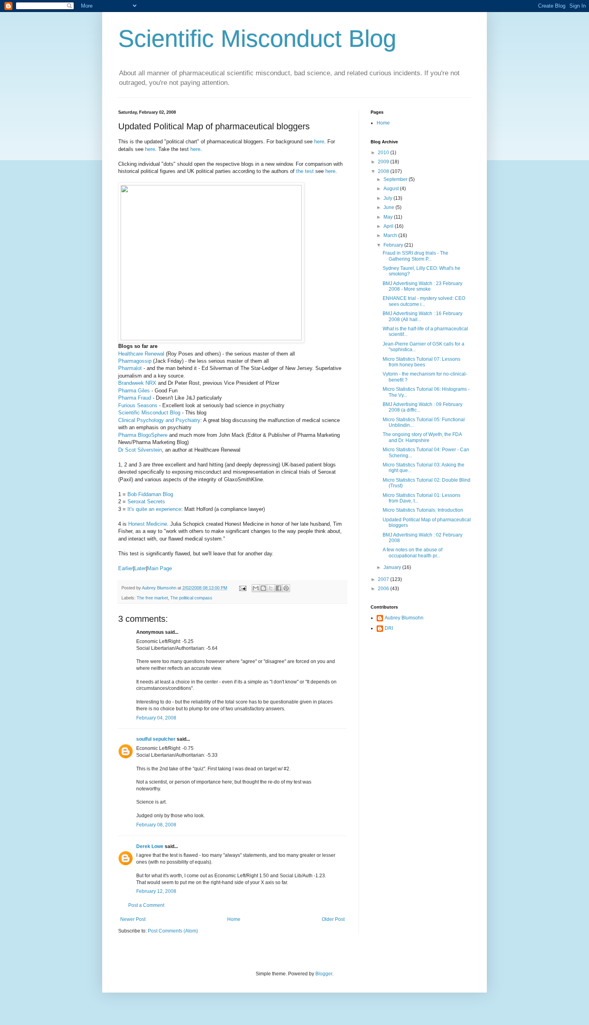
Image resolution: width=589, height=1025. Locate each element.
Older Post (333, 919)
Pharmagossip (134, 361)
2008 (384, 171)
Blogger (323, 974)
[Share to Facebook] (278, 588)
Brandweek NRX (137, 383)
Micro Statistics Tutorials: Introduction (423, 510)
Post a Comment (146, 905)
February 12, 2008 (156, 891)
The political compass (191, 597)
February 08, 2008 (156, 825)
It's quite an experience (154, 509)
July (388, 198)
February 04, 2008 (156, 718)
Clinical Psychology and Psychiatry (159, 420)
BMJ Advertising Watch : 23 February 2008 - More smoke (422, 286)
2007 (384, 579)
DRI (389, 628)
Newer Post (132, 919)
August (391, 188)
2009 (384, 162)
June (389, 207)
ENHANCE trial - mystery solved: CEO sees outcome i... (424, 301)
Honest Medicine (147, 524)
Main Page (159, 568)
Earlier (125, 568)
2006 (384, 588)
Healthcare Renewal (141, 354)
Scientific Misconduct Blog (257, 38)
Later (140, 568)
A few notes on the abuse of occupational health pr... (412, 552)
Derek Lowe (149, 846)
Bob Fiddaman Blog (150, 494)
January (392, 567)
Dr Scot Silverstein (140, 450)
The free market (152, 597)
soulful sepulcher (155, 739)
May (388, 217)
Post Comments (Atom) (173, 931)
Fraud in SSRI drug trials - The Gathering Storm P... (415, 255)
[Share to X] (271, 588)
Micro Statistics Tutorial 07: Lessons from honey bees (421, 362)
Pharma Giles (134, 391)
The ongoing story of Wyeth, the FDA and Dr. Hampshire (422, 437)
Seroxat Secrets (146, 501)
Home (233, 919)
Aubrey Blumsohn (404, 618)
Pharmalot (130, 368)
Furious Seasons (137, 405)
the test (305, 171)
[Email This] (256, 588)
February (393, 245)
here (319, 142)
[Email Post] (242, 587)
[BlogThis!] (263, 588)
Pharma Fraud (134, 398)
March (390, 235)
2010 (384, 152)
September (396, 179)
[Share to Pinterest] (286, 588)
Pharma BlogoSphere (142, 435)
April (389, 226)
